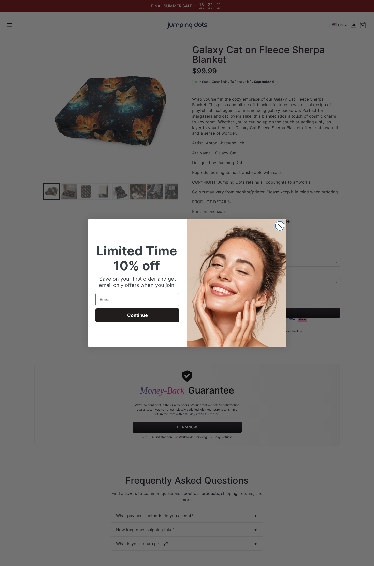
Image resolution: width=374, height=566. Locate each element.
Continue (137, 315)
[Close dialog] (279, 225)
